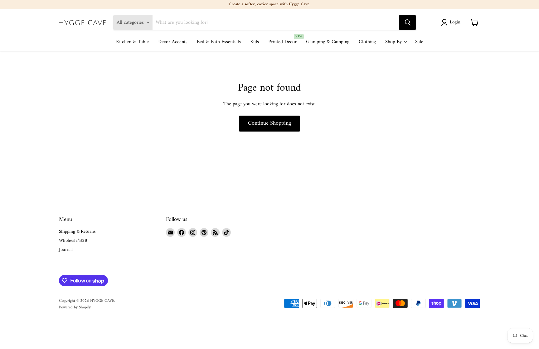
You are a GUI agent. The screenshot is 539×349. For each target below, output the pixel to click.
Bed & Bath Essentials (219, 41)
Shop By (394, 41)
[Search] (407, 22)
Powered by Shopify (75, 307)
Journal (66, 250)
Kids (254, 41)
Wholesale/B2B (73, 241)
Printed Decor (282, 41)
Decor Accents (172, 41)
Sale (419, 41)
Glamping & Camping (327, 41)
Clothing (367, 41)
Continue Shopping (269, 123)
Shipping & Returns (77, 231)
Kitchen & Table (132, 41)
